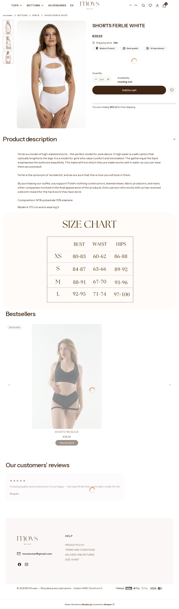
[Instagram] (26, 564)
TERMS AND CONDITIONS (80, 549)
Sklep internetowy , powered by (88, 604)
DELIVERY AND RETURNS (79, 554)
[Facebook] (19, 564)
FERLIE (36, 15)
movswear (8, 15)
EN (136, 5)
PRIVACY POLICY (74, 544)
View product (67, 442)
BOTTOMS (22, 15)
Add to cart (129, 90)
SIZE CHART (72, 559)
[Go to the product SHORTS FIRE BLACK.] (67, 376)
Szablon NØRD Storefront (86, 588)
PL (131, 5)
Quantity (97, 73)
